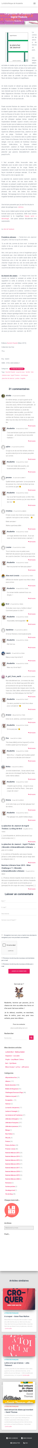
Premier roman (10, 1149)
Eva (7, 738)
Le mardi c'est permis (12, 1107)
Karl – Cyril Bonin (10, 1063)
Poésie (7, 1141)
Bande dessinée (10, 1085)
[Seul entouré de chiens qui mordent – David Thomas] (19, 1392)
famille (28, 372)
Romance (8, 1183)
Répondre (32, 426)
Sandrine (9, 630)
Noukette (11, 428)
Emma (8, 800)
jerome (9, 477)
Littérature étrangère (12, 1119)
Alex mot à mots (12, 576)
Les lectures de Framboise (13, 1115)
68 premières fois (11, 1077)
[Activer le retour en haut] (34, 1444)
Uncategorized (10, 1190)
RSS (26, 1443)
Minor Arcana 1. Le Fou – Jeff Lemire (17, 1067)
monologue (24, 375)
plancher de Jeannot (8, 378)
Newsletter (16, 1443)
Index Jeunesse (13, 1438)
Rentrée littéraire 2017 (12, 1167)
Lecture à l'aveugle (11, 1111)
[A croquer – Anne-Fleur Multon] (19, 1299)
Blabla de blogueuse (11, 1089)
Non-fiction (9, 1134)
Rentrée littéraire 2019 (12, 1175)
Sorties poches (10, 1186)
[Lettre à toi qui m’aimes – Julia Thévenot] (19, 1345)
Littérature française (17, 368)
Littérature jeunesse (11, 1126)
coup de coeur (20, 372)
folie (32, 372)
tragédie (22, 378)
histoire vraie (6, 375)
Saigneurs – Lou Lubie (12, 1056)
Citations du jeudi (10, 1096)
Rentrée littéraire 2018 (12, 1171)
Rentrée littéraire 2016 (12, 1164)
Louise (8, 547)
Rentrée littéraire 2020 (12, 1179)
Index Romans (27, 1438)
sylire (8, 447)
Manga (7, 1130)
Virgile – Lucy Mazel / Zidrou (14, 1059)
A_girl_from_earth (13, 676)
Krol (7, 604)
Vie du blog (9, 1194)
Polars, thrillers (10, 1145)
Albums (7, 1081)
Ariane (8, 715)
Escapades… (9, 1100)
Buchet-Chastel (12, 343)
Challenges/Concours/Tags (14, 1092)
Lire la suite (8, 1328)
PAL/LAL (7, 1137)
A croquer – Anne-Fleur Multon (16, 1316)
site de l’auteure (9, 229)
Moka (8, 767)
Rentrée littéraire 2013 (12, 1152)
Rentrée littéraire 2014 (12, 1156)
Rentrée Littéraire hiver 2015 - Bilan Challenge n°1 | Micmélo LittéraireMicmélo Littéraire (16, 868)
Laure (8, 653)
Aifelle (8, 396)
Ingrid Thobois (15, 375)
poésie (17, 378)
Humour (8, 1104)
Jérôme (20, 207)
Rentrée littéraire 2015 (12, 1160)
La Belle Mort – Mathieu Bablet (14, 1052)
